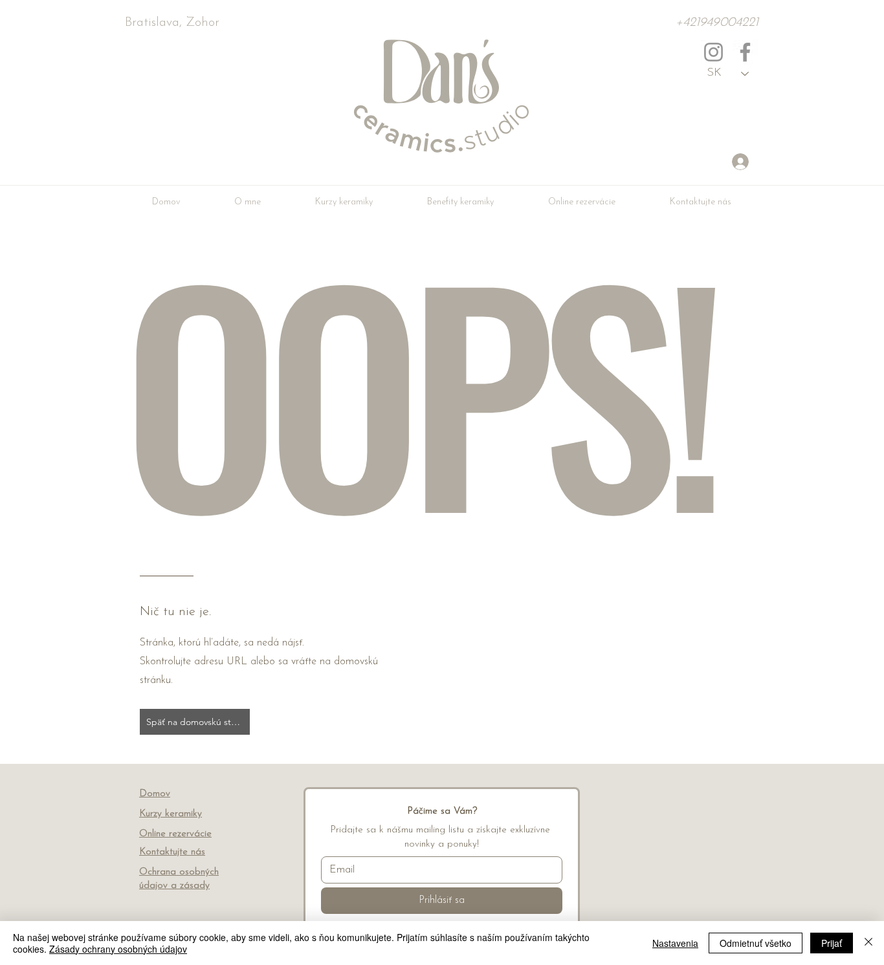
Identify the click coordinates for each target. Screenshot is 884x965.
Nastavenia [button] (675, 943)
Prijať (831, 943)
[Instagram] (713, 52)
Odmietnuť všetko (755, 943)
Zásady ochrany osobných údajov (118, 948)
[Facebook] (745, 52)
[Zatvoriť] (868, 943)
